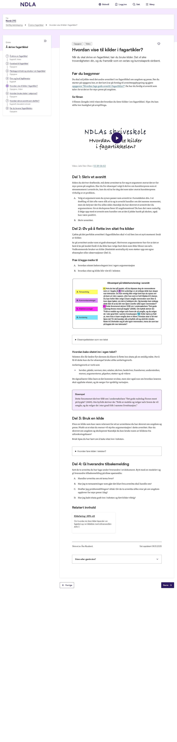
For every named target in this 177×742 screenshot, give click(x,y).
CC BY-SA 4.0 (100, 166)
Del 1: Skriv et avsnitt (89, 177)
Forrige (69, 585)
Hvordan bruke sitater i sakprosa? (23, 93)
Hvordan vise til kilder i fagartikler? (24, 86)
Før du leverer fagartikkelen (21, 108)
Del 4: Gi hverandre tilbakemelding (100, 464)
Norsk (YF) (11, 20)
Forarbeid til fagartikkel (19, 63)
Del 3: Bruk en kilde (88, 418)
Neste (165, 585)
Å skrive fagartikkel (35, 25)
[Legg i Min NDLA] (159, 44)
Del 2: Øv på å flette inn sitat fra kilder (103, 228)
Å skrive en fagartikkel (18, 56)
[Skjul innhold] (45, 41)
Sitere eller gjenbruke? (85, 559)
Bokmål (105, 4)
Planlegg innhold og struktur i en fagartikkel (27, 71)
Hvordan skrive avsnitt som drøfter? (24, 101)
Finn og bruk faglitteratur (20, 78)
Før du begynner (86, 73)
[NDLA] (28, 4)
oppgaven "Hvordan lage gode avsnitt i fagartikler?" (98, 86)
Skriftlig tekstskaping (14, 25)
